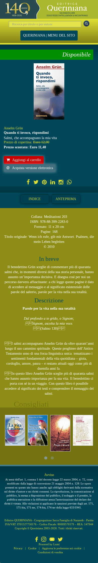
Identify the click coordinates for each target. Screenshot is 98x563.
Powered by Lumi (49, 544)
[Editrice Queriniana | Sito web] (49, 9)
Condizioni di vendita (50, 552)
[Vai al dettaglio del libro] (15, 430)
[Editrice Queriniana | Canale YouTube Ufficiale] (52, 539)
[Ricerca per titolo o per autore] (86, 24)
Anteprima (66, 199)
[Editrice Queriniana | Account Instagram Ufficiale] (43, 539)
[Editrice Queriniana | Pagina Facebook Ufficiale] (36, 539)
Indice (35, 199)
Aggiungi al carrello (26, 160)
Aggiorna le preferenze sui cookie (61, 548)
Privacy (18, 548)
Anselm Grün (13, 128)
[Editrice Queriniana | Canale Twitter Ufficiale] (60, 539)
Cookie (32, 548)
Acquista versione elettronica (32, 168)
